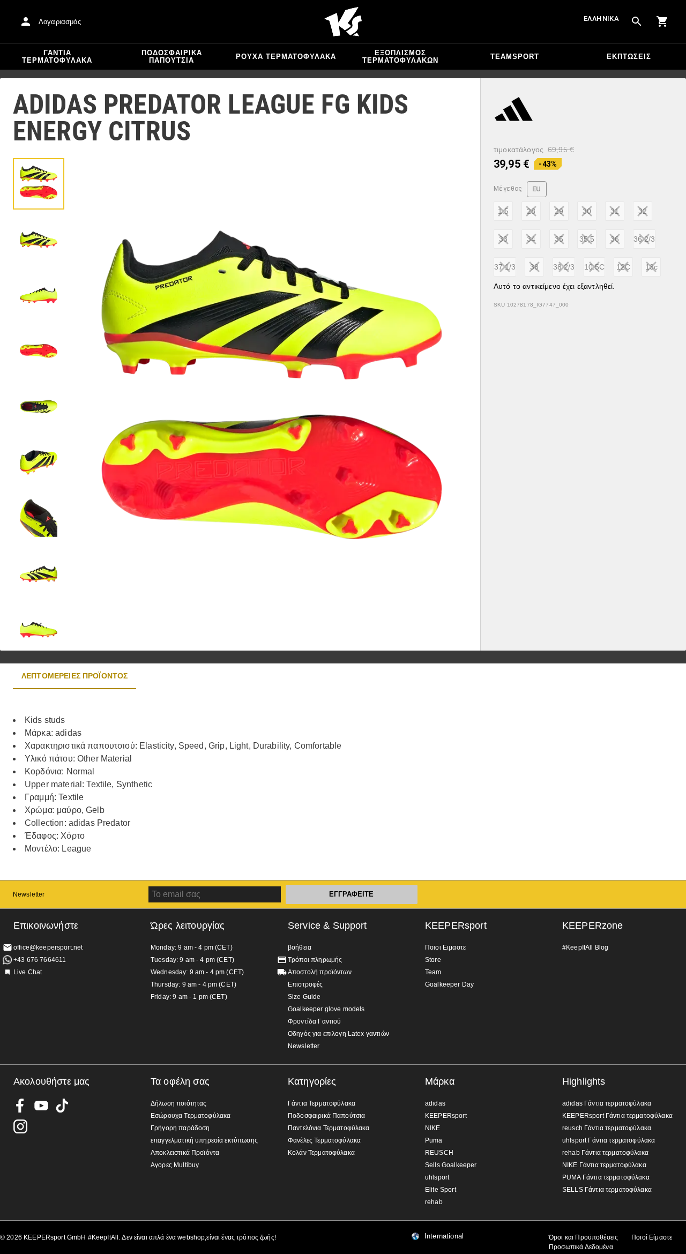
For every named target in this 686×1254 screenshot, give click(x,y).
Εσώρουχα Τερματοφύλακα (190, 1115)
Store (433, 960)
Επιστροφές (305, 984)
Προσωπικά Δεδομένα (581, 1247)
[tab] (38, 184)
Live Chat (27, 972)
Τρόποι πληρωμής (315, 960)
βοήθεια (299, 947)
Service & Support (327, 925)
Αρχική (343, 22)
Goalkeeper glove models (326, 1009)
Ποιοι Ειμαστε (445, 947)
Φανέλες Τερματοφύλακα (324, 1140)
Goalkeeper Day (449, 984)
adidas (435, 1103)
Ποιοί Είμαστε (651, 1237)
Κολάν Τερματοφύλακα (321, 1152)
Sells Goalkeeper (450, 1165)
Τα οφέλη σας (180, 1081)
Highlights (584, 1081)
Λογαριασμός (60, 22)
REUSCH (439, 1152)
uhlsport (437, 1177)
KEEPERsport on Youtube (41, 1106)
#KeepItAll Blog (585, 947)
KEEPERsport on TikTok (62, 1106)
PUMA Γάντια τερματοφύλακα (606, 1177)
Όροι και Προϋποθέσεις (583, 1237)
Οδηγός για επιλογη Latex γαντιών (338, 1033)
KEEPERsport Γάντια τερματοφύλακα (617, 1115)
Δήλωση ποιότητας (178, 1103)
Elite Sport (440, 1189)
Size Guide (304, 997)
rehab (434, 1202)
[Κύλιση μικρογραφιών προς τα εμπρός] (38, 624)
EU (536, 189)
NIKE (433, 1128)
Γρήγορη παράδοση (180, 1128)
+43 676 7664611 (39, 960)
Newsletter (29, 894)
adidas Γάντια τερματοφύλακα (606, 1103)
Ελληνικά (601, 18)
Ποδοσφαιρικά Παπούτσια (171, 56)
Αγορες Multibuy (175, 1165)
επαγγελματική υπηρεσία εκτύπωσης (204, 1140)
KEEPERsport (456, 925)
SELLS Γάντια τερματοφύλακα (607, 1189)
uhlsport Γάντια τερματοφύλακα (608, 1140)
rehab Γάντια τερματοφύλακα (605, 1152)
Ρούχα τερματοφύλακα (286, 57)
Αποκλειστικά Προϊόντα (185, 1152)
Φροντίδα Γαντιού (314, 1021)
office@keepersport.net (48, 947)
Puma (434, 1140)
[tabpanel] (187, 784)
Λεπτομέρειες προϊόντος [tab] (74, 675)
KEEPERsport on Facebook (20, 1106)
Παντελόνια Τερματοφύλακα (329, 1128)
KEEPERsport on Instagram (20, 1126)
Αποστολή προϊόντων (320, 972)
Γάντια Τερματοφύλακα (57, 56)
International (444, 1236)
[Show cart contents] (662, 21)
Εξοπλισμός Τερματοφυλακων (400, 56)
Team (433, 972)
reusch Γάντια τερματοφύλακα (606, 1128)
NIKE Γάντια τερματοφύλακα (604, 1165)
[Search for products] (636, 21)
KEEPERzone (592, 925)
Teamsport (514, 57)
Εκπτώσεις (629, 57)
